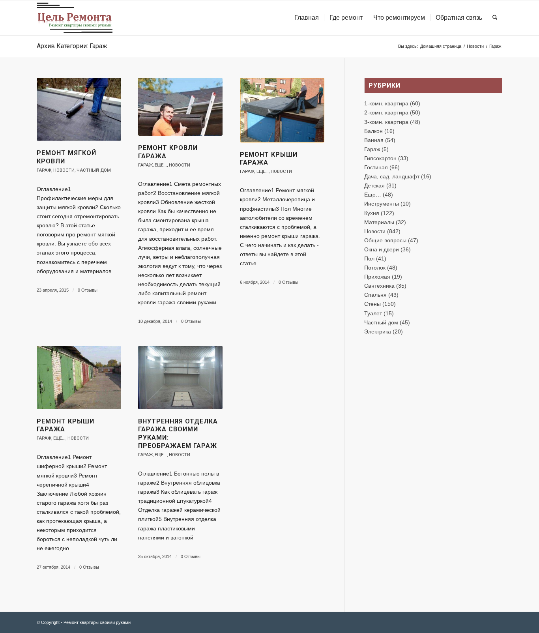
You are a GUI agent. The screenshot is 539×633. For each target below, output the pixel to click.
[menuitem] (306, 17)
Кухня (371, 213)
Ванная (374, 140)
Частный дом (94, 170)
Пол (369, 258)
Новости (64, 170)
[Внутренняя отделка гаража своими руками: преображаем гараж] (180, 377)
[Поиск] (495, 17)
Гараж (44, 170)
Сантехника (379, 286)
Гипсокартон (380, 158)
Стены (372, 304)
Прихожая (377, 276)
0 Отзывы (87, 290)
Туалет (373, 313)
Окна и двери (381, 249)
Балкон (373, 131)
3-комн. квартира (386, 122)
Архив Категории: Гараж (72, 46)
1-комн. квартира (386, 103)
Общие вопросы (385, 240)
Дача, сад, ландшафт (391, 176)
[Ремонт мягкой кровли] (79, 109)
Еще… (372, 194)
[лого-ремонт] (74, 17)
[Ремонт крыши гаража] (282, 110)
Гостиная (376, 167)
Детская (374, 185)
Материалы (379, 222)
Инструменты (381, 203)
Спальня (375, 295)
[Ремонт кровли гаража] (180, 107)
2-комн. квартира (386, 112)
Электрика (377, 331)
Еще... (161, 165)
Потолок (375, 267)
